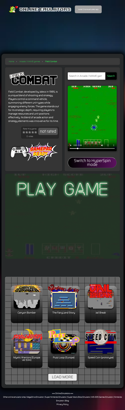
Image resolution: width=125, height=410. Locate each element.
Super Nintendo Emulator (55, 397)
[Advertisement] (62, 32)
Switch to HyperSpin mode (92, 163)
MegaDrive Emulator (35, 397)
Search (111, 76)
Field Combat (51, 61)
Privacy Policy (62, 404)
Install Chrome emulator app (88, 9)
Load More (62, 377)
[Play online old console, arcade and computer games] (36, 9)
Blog (67, 401)
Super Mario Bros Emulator (78, 397)
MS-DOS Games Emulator (102, 397)
